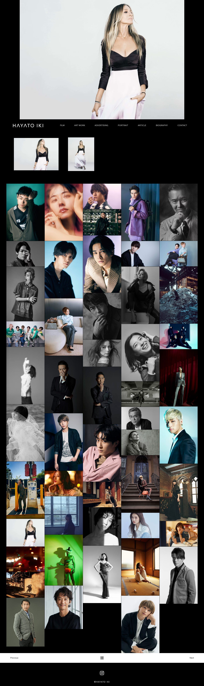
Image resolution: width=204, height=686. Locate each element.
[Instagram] (102, 673)
